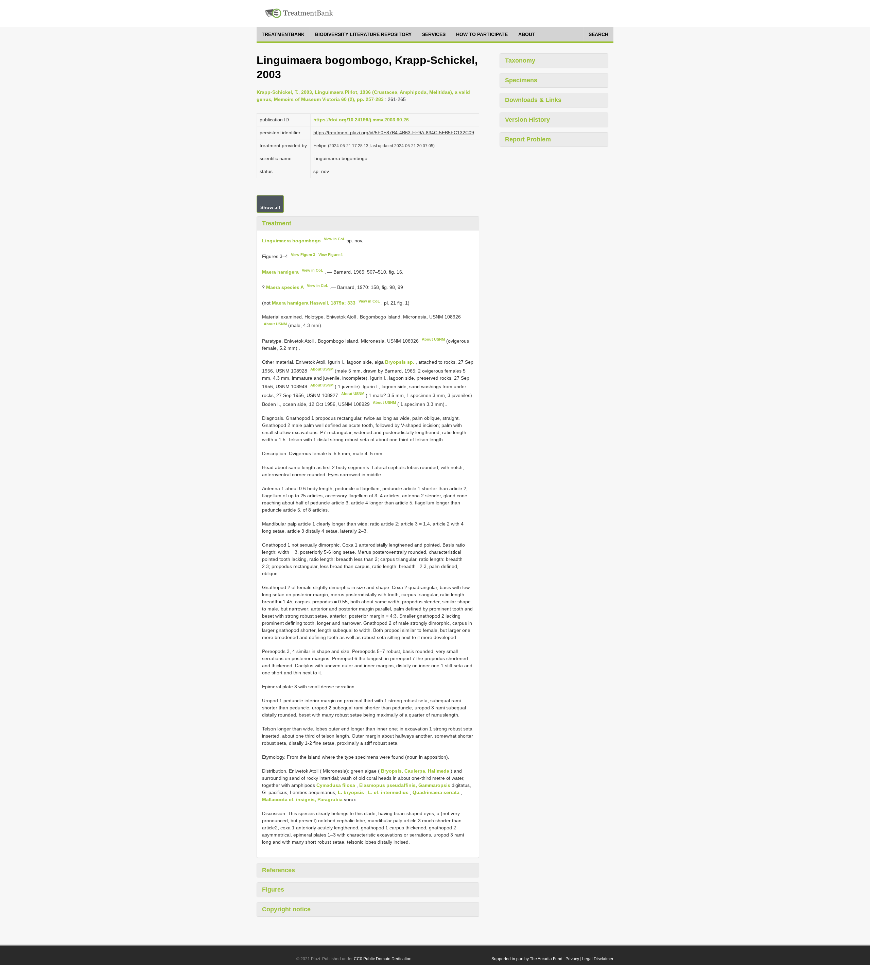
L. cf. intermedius (388, 792)
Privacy (572, 959)
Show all (270, 207)
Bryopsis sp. (399, 362)
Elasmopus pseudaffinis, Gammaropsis (404, 785)
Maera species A (285, 287)
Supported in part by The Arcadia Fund (526, 959)
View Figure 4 (330, 255)
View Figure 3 (303, 255)
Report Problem (528, 139)
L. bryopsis (351, 792)
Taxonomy (520, 60)
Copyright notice (286, 909)
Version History (527, 119)
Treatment (276, 223)
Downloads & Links (533, 100)
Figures (273, 889)
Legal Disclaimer (597, 959)
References (278, 870)
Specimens (521, 80)
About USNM (275, 324)
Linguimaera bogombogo (291, 240)
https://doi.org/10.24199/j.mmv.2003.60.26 (361, 119)
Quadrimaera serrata (436, 792)
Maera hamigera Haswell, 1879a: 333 (313, 303)
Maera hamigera (280, 271)
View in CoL (334, 239)
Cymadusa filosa (335, 785)
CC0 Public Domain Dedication (383, 959)
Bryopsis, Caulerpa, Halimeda (415, 771)
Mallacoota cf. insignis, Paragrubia (302, 799)
